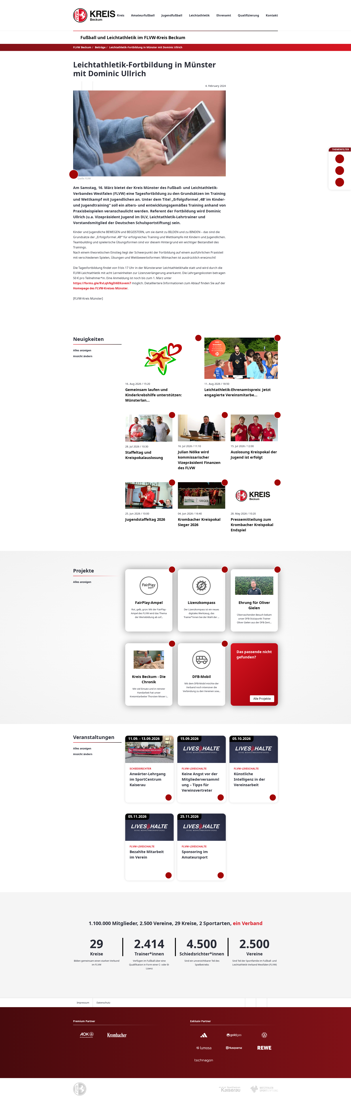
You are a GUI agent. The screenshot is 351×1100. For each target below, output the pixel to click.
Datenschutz (103, 1002)
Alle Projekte (262, 699)
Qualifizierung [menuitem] (248, 15)
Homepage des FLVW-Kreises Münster (100, 288)
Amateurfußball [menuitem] (143, 15)
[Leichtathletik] (340, 170)
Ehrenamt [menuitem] (223, 15)
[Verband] (340, 182)
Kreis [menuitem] (120, 15)
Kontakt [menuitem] (272, 15)
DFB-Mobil (201, 676)
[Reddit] (98, 85)
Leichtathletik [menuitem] (199, 15)
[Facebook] (76, 85)
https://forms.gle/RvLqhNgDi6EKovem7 (102, 283)
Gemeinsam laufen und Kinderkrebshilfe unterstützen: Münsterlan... (153, 395)
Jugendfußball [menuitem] (171, 15)
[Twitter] (87, 85)
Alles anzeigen (82, 350)
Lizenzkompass (201, 602)
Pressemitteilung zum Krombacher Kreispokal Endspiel (252, 524)
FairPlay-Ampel (149, 602)
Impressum (83, 1002)
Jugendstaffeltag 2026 (145, 519)
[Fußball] (340, 158)
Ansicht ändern (82, 356)
